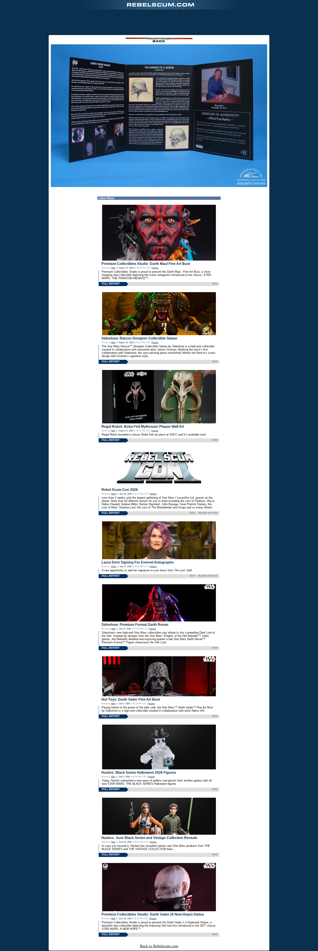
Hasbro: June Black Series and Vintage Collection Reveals (149, 838)
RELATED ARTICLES (208, 513)
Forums (155, 268)
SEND (215, 284)
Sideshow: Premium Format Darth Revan (134, 624)
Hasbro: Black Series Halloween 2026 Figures (138, 772)
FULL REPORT (111, 283)
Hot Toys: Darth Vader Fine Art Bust (130, 699)
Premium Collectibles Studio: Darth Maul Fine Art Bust (145, 264)
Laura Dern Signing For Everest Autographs (137, 562)
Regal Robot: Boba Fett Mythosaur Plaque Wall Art (142, 426)
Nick (113, 268)
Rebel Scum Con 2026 (119, 490)
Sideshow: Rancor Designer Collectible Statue (139, 338)
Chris (113, 494)
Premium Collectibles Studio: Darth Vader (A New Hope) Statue (152, 914)
